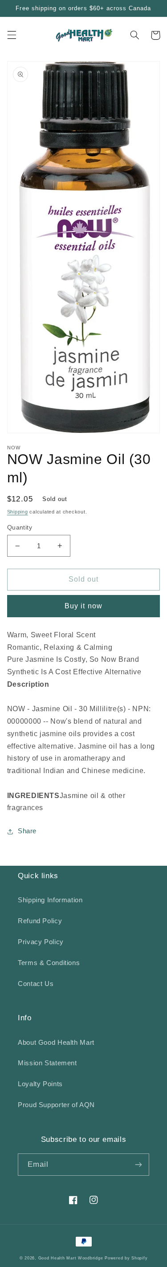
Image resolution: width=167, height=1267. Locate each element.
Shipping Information (50, 900)
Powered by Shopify (126, 1258)
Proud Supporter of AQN (56, 1104)
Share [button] (27, 831)
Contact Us (35, 983)
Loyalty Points (40, 1084)
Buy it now (83, 606)
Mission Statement (47, 1063)
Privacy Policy (41, 941)
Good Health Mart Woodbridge (70, 1258)
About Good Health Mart (56, 1042)
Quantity (19, 527)
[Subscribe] (138, 1164)
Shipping (17, 511)
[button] (11, 35)
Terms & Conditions (49, 962)
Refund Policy (40, 921)
